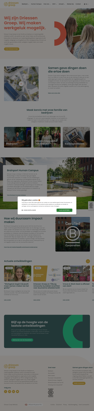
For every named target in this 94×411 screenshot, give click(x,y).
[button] (29, 210)
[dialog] (47, 205)
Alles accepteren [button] (64, 210)
